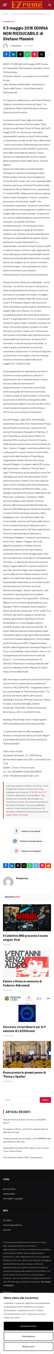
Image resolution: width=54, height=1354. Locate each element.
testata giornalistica (12, 1225)
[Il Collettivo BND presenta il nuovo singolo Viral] (27, 917)
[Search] (49, 4)
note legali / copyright (13, 1198)
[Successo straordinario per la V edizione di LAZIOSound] (27, 1008)
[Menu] (5, 4)
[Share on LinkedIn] (13, 54)
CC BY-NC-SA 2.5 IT (37, 792)
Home (5, 14)
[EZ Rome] (27, 5)
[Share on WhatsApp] (27, 54)
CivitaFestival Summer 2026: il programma (22, 1157)
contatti (7, 1229)
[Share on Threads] (20, 54)
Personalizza (28, 1336)
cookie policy (9, 1193)
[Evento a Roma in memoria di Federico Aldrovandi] (27, 963)
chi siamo (7, 1220)
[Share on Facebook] (6, 54)
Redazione (16, 46)
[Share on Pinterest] (34, 54)
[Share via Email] (41, 54)
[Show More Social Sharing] (48, 54)
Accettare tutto (28, 1326)
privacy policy (9, 1189)
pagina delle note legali (17, 814)
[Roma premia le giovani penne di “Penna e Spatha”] (27, 1054)
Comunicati (8, 21)
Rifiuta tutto (28, 1346)
